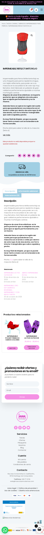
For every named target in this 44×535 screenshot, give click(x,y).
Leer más (12, 348)
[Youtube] (28, 427)
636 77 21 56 (26, 479)
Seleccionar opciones (32, 347)
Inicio (4, 24)
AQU (10, 128)
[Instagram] (20, 427)
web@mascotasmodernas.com (22, 481)
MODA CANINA (12, 24)
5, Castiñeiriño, (29, 474)
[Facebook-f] (16, 427)
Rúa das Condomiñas (16, 474)
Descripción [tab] (10, 191)
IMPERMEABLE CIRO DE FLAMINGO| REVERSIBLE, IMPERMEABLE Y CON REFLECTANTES (11, 290)
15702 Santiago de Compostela (21, 476)
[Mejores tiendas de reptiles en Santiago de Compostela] (11, 518)
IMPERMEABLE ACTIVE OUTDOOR (12, 274)
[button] (41, 10)
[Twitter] (24, 427)
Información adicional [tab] (28, 191)
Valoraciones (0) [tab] (12, 195)
